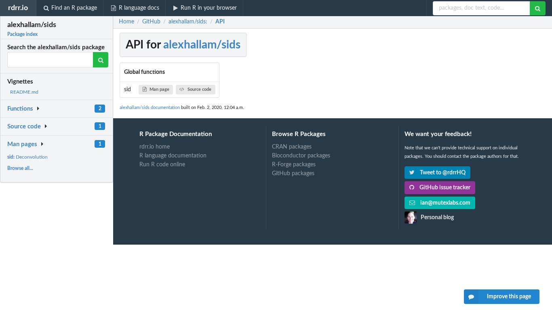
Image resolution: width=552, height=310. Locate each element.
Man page (159, 89)
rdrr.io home (154, 147)
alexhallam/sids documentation (150, 107)
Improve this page (509, 297)
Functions (20, 109)
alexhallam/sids (201, 44)
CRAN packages (292, 147)
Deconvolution (27, 157)
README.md (24, 92)
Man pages (22, 144)
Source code (24, 127)
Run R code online (162, 165)
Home (126, 22)
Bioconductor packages (301, 156)
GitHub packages (293, 173)
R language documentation (172, 156)
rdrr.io (18, 7)
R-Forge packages (294, 165)
